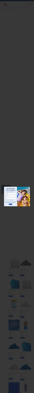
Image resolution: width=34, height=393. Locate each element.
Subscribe (10, 204)
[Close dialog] (29, 187)
